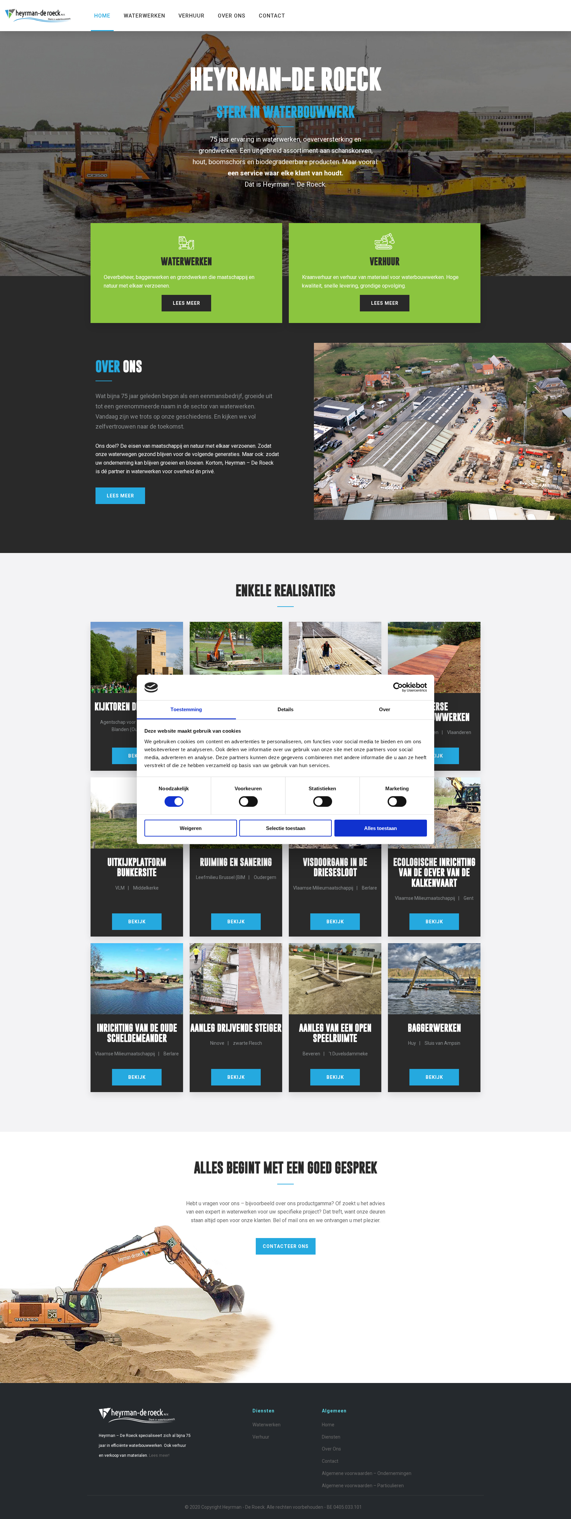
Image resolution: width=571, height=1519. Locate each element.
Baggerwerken (434, 1028)
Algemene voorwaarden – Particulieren (363, 1485)
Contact (272, 16)
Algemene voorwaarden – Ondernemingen (366, 1473)
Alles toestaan (380, 828)
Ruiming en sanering (236, 862)
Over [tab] (384, 709)
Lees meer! (159, 1455)
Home (102, 16)
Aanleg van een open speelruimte (335, 1033)
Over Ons (232, 16)
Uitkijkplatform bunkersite (136, 867)
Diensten (331, 1437)
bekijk (434, 756)
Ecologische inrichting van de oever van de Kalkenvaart (434, 872)
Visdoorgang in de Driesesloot (335, 867)
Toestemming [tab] (186, 709)
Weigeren (191, 828)
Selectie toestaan (285, 828)
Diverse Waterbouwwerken (434, 711)
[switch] (248, 801)
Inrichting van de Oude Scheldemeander (137, 1033)
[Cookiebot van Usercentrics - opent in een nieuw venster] (398, 687)
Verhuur (191, 16)
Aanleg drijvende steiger (236, 1028)
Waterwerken (144, 16)
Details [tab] (286, 709)
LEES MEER (186, 303)
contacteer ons (286, 1246)
